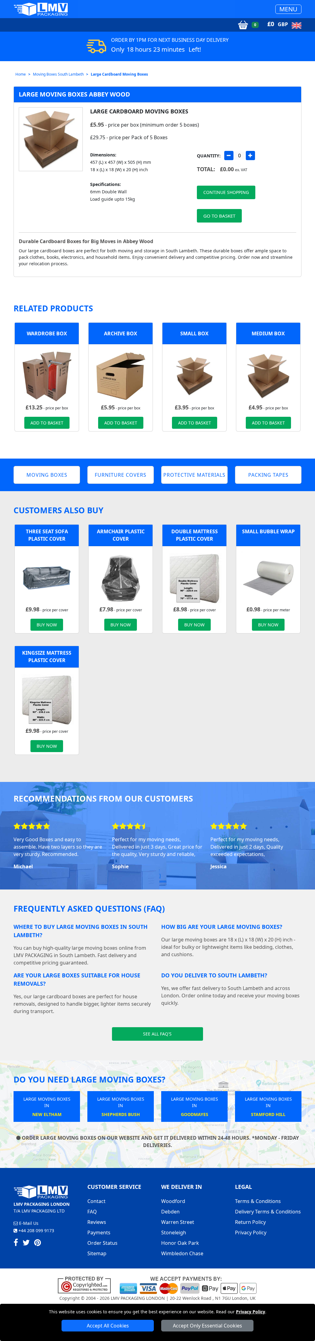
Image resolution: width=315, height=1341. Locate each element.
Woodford (173, 1201)
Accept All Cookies (108, 1325)
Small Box (194, 333)
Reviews (96, 1222)
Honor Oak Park (180, 1243)
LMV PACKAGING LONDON (138, 1298)
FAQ (92, 1211)
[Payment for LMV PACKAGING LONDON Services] (188, 1284)
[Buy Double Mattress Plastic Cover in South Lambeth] (194, 577)
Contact (96, 1201)
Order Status (102, 1243)
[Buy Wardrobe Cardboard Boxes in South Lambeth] (47, 376)
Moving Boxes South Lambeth (58, 74)
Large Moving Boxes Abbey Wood (74, 94)
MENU (288, 9)
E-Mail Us (28, 1223)
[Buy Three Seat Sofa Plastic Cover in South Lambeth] (47, 577)
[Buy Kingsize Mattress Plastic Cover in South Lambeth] (47, 699)
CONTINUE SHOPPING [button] (226, 192)
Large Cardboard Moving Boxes (119, 74)
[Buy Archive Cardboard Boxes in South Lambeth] (121, 376)
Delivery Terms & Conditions (268, 1211)
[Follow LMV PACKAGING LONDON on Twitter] (26, 1243)
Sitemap (96, 1253)
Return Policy (250, 1222)
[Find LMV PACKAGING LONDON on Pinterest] (37, 1243)
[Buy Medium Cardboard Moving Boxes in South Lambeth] (268, 376)
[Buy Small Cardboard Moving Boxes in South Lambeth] (194, 376)
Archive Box (120, 333)
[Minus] (228, 155)
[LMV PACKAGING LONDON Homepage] (41, 9)
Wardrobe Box (47, 333)
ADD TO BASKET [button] (46, 423)
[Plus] (250, 155)
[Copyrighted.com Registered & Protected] (87, 1284)
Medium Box (268, 333)
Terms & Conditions (258, 1201)
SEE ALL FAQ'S (157, 1034)
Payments (98, 1232)
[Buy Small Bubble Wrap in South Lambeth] (268, 577)
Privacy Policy (250, 1312)
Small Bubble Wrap (268, 531)
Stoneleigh (173, 1232)
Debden (170, 1211)
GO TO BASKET (219, 216)
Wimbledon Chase (182, 1253)
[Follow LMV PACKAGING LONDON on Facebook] (16, 1243)
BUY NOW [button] (47, 625)
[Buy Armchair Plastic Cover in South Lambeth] (121, 577)
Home (20, 74)
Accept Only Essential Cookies (207, 1325)
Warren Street (177, 1222)
